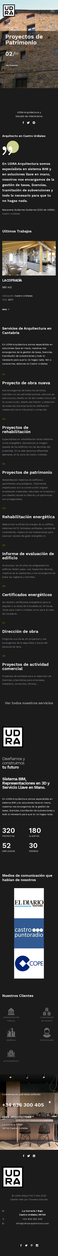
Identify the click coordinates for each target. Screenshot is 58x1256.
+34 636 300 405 (32, 1219)
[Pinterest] (31, 1246)
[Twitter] (26, 1246)
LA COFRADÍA (12, 280)
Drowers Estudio (38, 1199)
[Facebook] (22, 1246)
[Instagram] (36, 1246)
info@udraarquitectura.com (32, 1223)
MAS (4, 309)
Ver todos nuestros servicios (29, 703)
